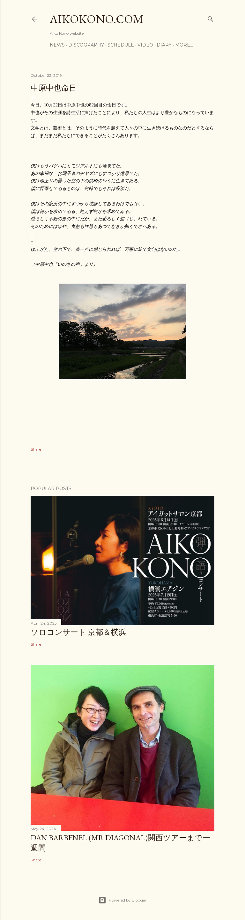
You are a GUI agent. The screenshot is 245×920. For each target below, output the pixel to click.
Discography (86, 45)
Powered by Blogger (127, 900)
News (57, 45)
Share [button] (36, 449)
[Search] (210, 17)
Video (145, 45)
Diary (164, 45)
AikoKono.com (97, 18)
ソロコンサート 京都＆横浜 (78, 632)
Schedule (121, 45)
